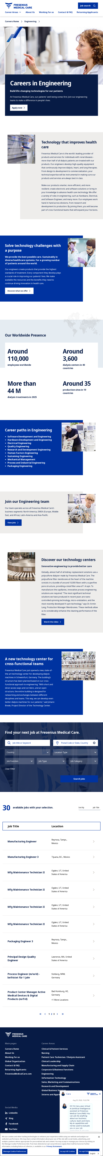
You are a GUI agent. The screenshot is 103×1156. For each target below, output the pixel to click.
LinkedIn (13, 1112)
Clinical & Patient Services (55, 1048)
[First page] (40, 1014)
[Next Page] (57, 1014)
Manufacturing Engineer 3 (23, 857)
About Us (30, 12)
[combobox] (76, 743)
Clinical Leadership (51, 1061)
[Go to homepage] (18, 6)
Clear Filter (10, 768)
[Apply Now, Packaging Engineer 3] (94, 942)
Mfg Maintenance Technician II (26, 872)
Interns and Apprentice (53, 1094)
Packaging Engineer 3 (20, 941)
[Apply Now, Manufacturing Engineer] (94, 842)
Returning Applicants (87, 12)
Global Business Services (54, 1090)
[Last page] (62, 1014)
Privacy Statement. (54, 1146)
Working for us (46, 12)
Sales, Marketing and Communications (61, 1082)
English (92, 1153)
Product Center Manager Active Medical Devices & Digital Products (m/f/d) (26, 995)
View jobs (12, 522)
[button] (27, 752)
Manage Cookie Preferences (14, 1151)
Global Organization (15, 1061)
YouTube (13, 1129)
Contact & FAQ (65, 12)
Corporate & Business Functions (57, 1069)
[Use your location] (94, 743)
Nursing (45, 1053)
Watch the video (51, 622)
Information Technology (54, 1078)
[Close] (99, 1137)
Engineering (30, 21)
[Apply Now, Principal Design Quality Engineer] (94, 960)
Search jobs (79, 778)
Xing (11, 1118)
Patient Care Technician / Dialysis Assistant (63, 1057)
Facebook (13, 1123)
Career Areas (11, 12)
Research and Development (55, 1086)
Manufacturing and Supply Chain (58, 1065)
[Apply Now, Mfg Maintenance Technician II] (94, 873)
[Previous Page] (45, 1014)
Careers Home (12, 21)
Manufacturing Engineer (22, 841)
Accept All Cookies (67, 1151)
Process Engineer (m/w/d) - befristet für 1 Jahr (24, 975)
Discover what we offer (18, 291)
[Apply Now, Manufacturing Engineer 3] (94, 858)
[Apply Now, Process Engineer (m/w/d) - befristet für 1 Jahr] (94, 977)
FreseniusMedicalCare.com (18, 1073)
